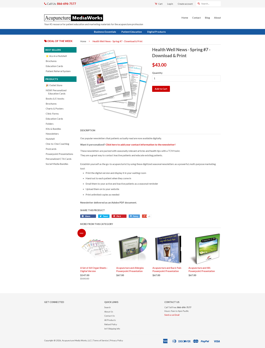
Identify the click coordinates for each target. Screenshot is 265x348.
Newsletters (52, 133)
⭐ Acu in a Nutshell (56, 55)
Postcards (51, 148)
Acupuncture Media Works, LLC (76, 340)
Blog (207, 17)
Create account (185, 3)
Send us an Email (171, 315)
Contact (196, 17)
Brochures (51, 60)
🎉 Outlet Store (54, 85)
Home (184, 17)
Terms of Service (100, 340)
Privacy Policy (116, 340)
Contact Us (109, 316)
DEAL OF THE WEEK (60, 41)
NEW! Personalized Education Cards (56, 92)
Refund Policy (110, 324)
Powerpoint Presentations (59, 153)
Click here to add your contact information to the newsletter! (141, 144)
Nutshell (50, 138)
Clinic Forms (52, 113)
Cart (160, 3)
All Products (110, 320)
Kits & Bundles (53, 128)
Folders (50, 123)
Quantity (157, 72)
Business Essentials (105, 31)
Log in (170, 3)
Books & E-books (55, 98)
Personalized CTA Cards (58, 158)
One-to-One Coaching (57, 143)
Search (107, 307)
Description (87, 130)
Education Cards (54, 66)
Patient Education (131, 31)
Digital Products (156, 31)
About (217, 17)
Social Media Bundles (57, 163)
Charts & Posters (54, 108)
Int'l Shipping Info (112, 328)
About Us (108, 311)
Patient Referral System (58, 71)
